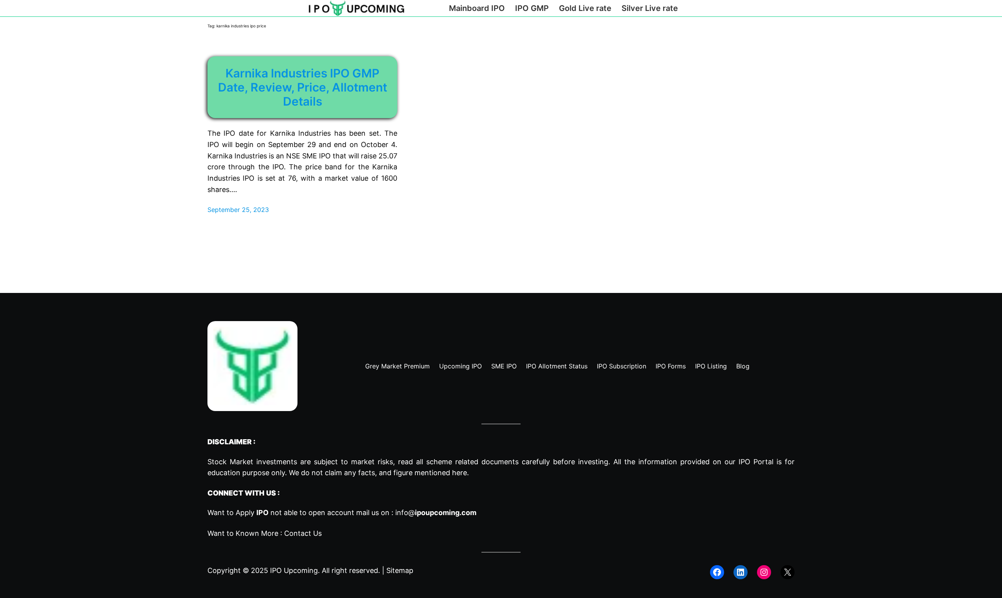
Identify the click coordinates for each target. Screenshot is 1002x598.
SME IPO (504, 366)
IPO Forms (671, 366)
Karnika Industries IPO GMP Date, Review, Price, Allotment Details (302, 87)
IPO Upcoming (294, 570)
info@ (435, 512)
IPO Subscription (621, 366)
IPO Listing (711, 366)
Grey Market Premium (397, 366)
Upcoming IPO (460, 366)
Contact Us (303, 533)
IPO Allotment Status (557, 366)
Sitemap (399, 570)
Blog (743, 366)
